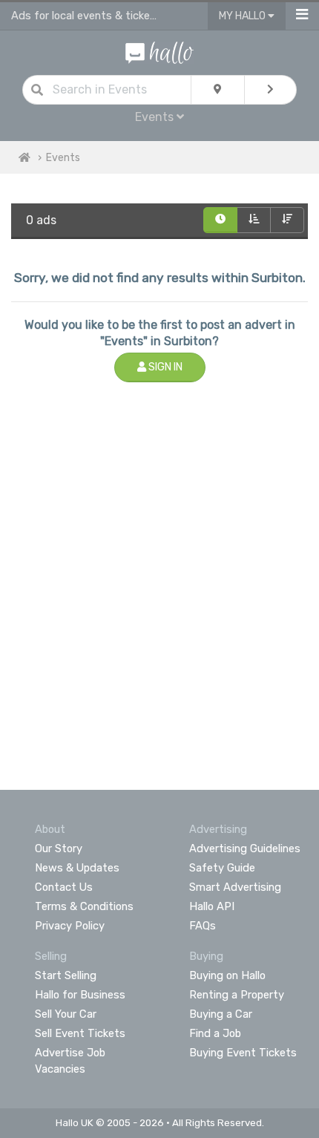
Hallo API (211, 906)
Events (63, 157)
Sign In (164, 367)
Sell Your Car (65, 1014)
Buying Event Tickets (243, 1052)
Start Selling (65, 975)
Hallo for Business (80, 994)
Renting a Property (236, 994)
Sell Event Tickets (80, 1033)
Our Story (58, 848)
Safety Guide (222, 867)
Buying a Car (220, 1014)
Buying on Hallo (227, 975)
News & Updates (77, 867)
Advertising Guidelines (244, 848)
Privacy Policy (70, 925)
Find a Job (215, 1033)
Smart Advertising (235, 887)
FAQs (202, 925)
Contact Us (64, 887)
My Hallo (243, 16)
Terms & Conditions (84, 906)
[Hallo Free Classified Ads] (159, 52)
